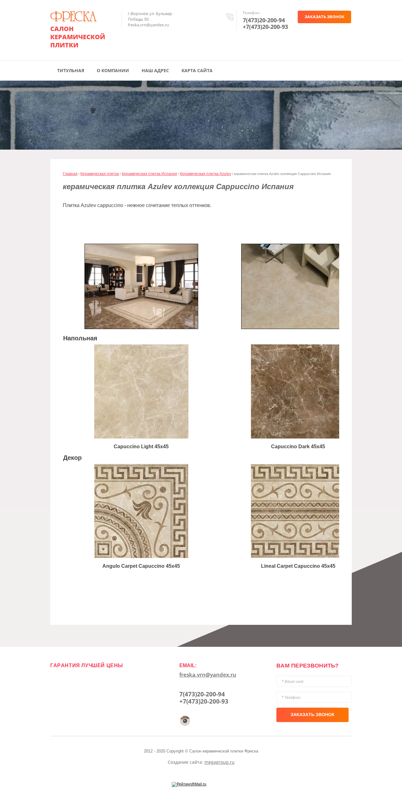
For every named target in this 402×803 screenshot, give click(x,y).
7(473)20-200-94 (264, 20)
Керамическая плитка (99, 174)
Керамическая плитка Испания (149, 174)
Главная (70, 174)
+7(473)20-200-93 (265, 26)
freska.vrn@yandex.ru (207, 674)
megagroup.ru (219, 762)
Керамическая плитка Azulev (205, 174)
